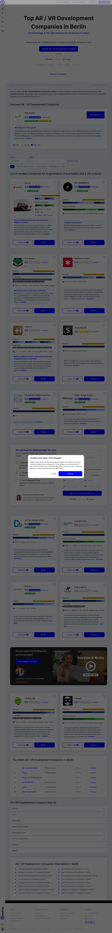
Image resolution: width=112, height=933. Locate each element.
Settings (54, 474)
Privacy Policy (70, 466)
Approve (70, 474)
